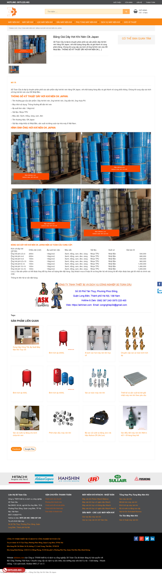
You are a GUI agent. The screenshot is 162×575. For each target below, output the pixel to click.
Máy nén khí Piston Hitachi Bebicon (95, 499)
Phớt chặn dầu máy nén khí (60, 432)
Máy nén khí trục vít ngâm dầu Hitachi (96, 502)
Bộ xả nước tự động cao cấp (129, 508)
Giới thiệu (117, 2)
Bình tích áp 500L (20, 392)
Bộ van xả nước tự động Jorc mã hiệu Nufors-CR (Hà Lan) (98, 433)
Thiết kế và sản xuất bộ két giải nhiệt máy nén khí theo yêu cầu (133, 393)
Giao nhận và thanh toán (53, 511)
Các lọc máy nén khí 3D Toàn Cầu (94, 520)
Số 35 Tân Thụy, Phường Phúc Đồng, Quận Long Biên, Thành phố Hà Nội (24, 525)
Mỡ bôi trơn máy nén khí (128, 502)
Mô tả (13, 82)
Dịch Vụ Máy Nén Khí (110, 22)
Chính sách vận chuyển (53, 499)
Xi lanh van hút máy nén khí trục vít (98, 353)
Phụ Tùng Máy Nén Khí (86, 22)
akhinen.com (19, 558)
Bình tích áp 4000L (56, 392)
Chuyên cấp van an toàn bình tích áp (134, 353)
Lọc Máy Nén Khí (45, 22)
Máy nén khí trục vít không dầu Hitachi (96, 505)
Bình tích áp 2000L (56, 352)
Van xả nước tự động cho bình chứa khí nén (25, 433)
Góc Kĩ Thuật (130, 22)
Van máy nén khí (125, 499)
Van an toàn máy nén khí (95, 392)
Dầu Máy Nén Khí (64, 22)
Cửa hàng (129, 2)
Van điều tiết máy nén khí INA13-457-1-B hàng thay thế (134, 433)
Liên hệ (139, 2)
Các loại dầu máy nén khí (91, 516)
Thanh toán (150, 2)
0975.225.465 (15, 569)
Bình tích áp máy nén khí (128, 505)
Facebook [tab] (16, 449)
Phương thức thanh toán (53, 502)
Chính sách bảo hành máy (54, 508)
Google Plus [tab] (29, 449)
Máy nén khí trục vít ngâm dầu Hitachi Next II (99, 508)
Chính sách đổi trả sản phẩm (55, 505)
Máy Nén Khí (13, 22)
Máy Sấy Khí (27, 22)
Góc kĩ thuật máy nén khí (128, 520)
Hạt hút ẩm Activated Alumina (130, 511)
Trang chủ (13, 28)
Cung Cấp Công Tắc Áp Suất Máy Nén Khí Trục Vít (26, 348)
